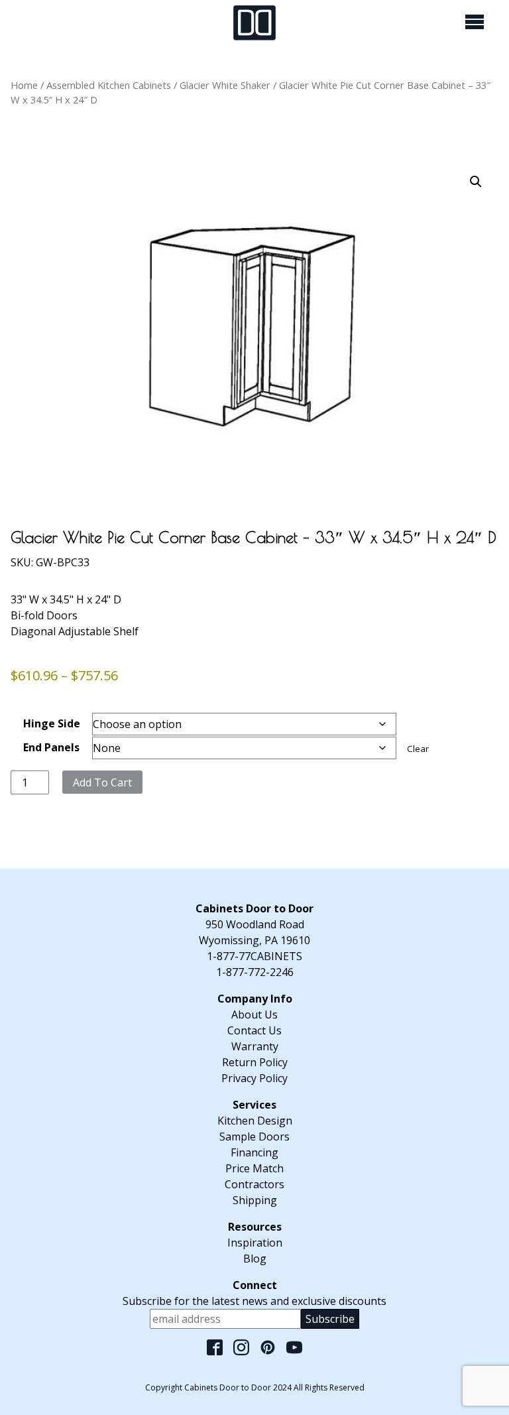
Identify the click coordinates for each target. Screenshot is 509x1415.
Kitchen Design (254, 1120)
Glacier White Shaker (225, 85)
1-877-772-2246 (255, 972)
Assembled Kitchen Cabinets (108, 85)
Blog (254, 1258)
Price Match (254, 1168)
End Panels (51, 747)
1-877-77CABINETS (254, 956)
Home (24, 85)
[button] (476, 182)
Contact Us (254, 1030)
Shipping (255, 1200)
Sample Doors (254, 1136)
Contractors (254, 1184)
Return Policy (255, 1062)
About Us (254, 1014)
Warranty (254, 1046)
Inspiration (254, 1242)
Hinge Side (51, 723)
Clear (418, 749)
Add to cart (102, 782)
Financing (254, 1152)
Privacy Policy (254, 1078)
